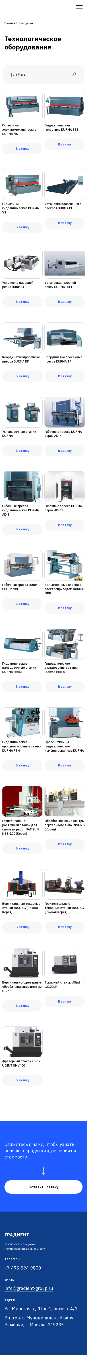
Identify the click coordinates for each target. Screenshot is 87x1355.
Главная (9, 23)
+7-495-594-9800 (22, 1268)
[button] (43, 1187)
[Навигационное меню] (79, 7)
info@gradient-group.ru (28, 1288)
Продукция (26, 23)
